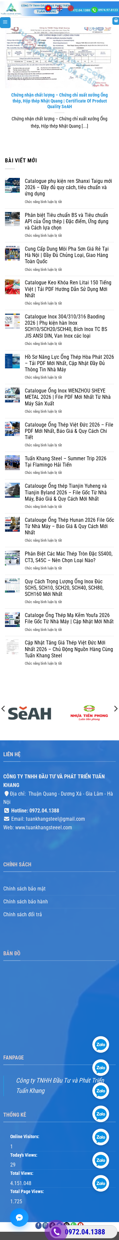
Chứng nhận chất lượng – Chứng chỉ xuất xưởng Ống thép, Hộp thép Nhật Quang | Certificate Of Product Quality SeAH (59, 100)
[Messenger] (19, 1217)
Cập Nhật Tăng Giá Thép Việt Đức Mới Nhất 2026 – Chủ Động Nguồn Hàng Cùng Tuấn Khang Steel (69, 649)
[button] (5, 22)
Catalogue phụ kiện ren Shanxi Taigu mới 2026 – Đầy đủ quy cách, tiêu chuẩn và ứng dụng (68, 187)
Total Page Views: (27, 1191)
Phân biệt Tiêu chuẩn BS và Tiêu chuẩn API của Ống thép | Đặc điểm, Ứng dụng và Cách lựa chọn (66, 221)
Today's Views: (24, 1155)
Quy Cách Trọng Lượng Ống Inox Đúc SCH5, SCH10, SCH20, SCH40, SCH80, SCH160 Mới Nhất (64, 587)
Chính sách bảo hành (25, 901)
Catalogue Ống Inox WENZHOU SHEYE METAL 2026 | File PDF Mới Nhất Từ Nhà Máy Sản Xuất (68, 397)
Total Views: (22, 1173)
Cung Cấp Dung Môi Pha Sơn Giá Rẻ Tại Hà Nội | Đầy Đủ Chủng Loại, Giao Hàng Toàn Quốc (67, 255)
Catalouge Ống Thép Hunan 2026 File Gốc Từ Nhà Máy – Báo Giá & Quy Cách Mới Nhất (69, 526)
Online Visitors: (25, 1136)
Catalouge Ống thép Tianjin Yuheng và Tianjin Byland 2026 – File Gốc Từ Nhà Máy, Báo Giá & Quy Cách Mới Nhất (66, 492)
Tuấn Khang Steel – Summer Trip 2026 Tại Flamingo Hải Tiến (65, 461)
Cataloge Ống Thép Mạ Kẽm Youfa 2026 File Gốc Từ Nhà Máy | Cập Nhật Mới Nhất (69, 618)
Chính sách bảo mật (24, 889)
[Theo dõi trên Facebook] (38, 1225)
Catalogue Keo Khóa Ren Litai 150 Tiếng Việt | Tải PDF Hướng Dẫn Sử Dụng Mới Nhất (68, 288)
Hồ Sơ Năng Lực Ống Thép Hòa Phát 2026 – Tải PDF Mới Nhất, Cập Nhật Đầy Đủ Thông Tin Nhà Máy (69, 363)
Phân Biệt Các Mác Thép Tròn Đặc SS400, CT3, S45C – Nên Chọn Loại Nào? (68, 557)
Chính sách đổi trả (22, 914)
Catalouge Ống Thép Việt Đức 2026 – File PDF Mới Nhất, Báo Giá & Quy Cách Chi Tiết (69, 431)
